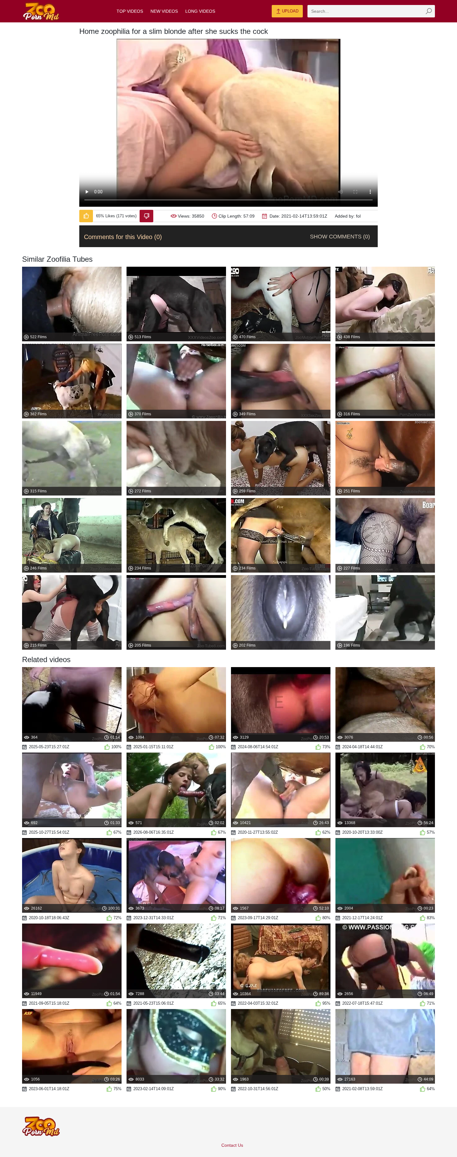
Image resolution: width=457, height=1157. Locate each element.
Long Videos (200, 11)
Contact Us (232, 1145)
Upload (289, 11)
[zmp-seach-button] (428, 11)
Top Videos (130, 11)
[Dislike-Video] (146, 216)
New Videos (164, 11)
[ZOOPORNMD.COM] (41, 11)
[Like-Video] (86, 216)
